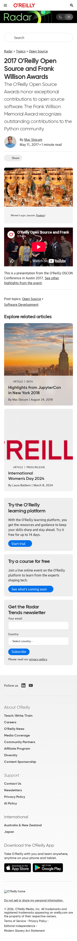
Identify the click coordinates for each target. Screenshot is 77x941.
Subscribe (18, 651)
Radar (8, 51)
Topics (20, 51)
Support (11, 775)
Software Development (21, 304)
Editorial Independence (19, 926)
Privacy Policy (14, 797)
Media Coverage (17, 735)
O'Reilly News (14, 729)
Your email (15, 618)
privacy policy (38, 659)
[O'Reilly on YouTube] (31, 685)
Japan (9, 832)
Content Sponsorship (20, 762)
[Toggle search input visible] (72, 5)
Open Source (38, 51)
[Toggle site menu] (5, 5)
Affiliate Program (17, 748)
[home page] (24, 5)
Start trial (18, 543)
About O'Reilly (17, 707)
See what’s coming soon (29, 589)
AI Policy (10, 803)
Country (13, 634)
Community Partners (19, 742)
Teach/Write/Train (18, 715)
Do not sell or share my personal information (33, 900)
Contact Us (12, 783)
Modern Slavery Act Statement (24, 931)
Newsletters (13, 790)
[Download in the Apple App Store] (17, 871)
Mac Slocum (33, 139)
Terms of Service (15, 921)
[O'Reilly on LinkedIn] (23, 685)
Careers (10, 722)
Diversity (10, 755)
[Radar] (28, 17)
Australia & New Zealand (23, 825)
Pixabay (40, 215)
